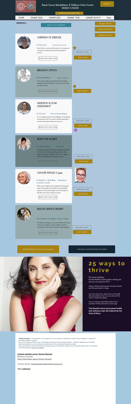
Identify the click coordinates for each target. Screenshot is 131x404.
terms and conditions (38, 347)
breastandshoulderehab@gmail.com (47, 364)
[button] (48, 58)
